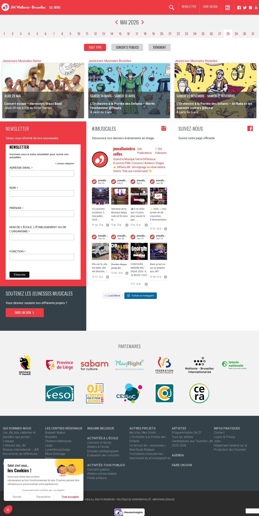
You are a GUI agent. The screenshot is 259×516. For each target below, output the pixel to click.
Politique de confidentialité (134, 499)
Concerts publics (98, 469)
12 (95, 33)
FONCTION (17, 251)
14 (111, 33)
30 (244, 33)
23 (186, 33)
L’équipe (8, 441)
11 (87, 33)
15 (120, 33)
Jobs (217, 441)
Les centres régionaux (63, 428)
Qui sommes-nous (17, 428)
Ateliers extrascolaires (102, 473)
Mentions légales (163, 499)
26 (211, 33)
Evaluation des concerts (103, 455)
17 (137, 33)
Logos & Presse (224, 437)
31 (252, 33)
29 (236, 33)
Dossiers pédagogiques (103, 451)
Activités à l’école (102, 438)
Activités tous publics (106, 465)
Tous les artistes (182, 437)
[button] (8, 509)
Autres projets (143, 428)
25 (203, 33)
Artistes (179, 428)
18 (145, 33)
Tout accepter (70, 496)
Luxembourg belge (57, 449)
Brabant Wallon (55, 432)
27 (219, 33)
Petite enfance (97, 478)
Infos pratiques (227, 428)
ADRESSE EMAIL (21, 168)
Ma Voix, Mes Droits (143, 432)
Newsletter (189, 7)
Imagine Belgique (100, 428)
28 (227, 33)
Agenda (178, 455)
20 (161, 33)
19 (153, 33)
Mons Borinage (55, 454)
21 (170, 33)
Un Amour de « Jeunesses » (148, 445)
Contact (219, 432)
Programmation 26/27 (187, 432)
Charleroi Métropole (58, 441)
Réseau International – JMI (21, 449)
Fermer (17, 496)
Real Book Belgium (142, 449)
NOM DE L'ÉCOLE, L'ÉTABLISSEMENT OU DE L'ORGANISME (37, 229)
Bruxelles (51, 437)
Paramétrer (44, 496)
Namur (49, 458)
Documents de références (20, 454)
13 (103, 33)
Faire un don (210, 7)
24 (194, 33)
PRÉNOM (16, 208)
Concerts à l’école (99, 442)
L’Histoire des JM (14, 445)
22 (178, 33)
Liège (48, 445)
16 (128, 33)
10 (78, 33)
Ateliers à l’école (98, 447)
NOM (13, 188)
